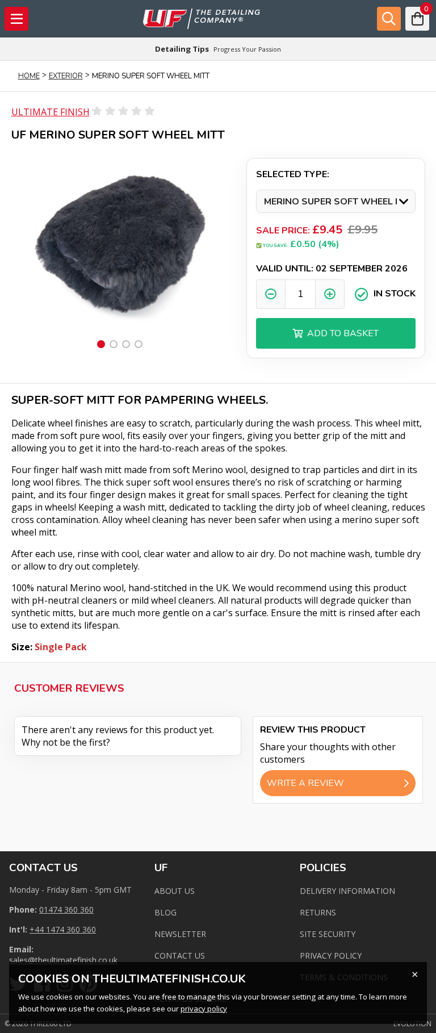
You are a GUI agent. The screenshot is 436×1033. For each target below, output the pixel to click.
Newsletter (180, 934)
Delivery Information (347, 890)
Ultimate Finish (50, 112)
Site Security (327, 934)
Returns (318, 912)
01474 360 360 (66, 909)
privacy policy (204, 1008)
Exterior (66, 76)
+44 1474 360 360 (63, 929)
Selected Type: (292, 174)
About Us (174, 890)
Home (29, 76)
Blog (165, 912)
